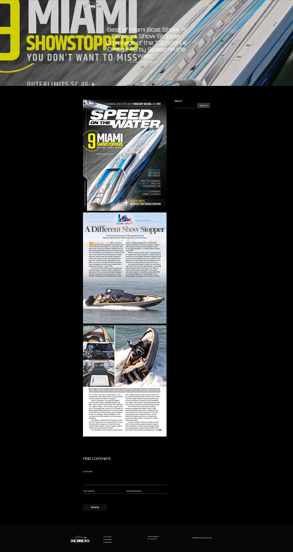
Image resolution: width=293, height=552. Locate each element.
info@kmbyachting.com (202, 538)
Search (178, 101)
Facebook (107, 542)
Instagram (107, 539)
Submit (95, 507)
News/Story (156, 62)
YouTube (107, 537)
